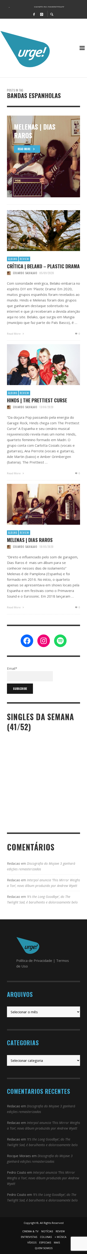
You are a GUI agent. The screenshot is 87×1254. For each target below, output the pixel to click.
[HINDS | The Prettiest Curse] (36, 365)
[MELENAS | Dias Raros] (36, 504)
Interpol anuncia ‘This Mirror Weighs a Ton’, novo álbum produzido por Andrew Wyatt (43, 1178)
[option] (43, 156)
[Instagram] (41, 14)
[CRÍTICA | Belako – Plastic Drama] (36, 231)
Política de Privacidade (34, 960)
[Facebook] (34, 14)
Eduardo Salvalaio (25, 273)
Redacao (13, 863)
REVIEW (24, 259)
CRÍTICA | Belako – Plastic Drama (43, 266)
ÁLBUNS (12, 259)
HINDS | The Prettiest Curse (37, 400)
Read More (14, 333)
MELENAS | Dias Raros (30, 540)
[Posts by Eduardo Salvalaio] (9, 273)
